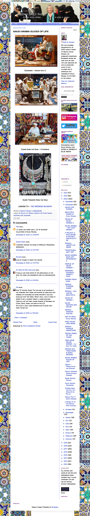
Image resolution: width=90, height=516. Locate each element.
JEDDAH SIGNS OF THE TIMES (71, 335)
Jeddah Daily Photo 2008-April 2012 (50, 24)
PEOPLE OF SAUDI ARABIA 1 (69, 266)
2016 (66, 452)
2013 (66, 461)
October (69, 409)
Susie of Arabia (68, 42)
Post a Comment (21, 317)
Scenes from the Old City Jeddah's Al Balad (70, 391)
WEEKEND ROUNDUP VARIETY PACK (69, 273)
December (69, 201)
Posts (65, 182)
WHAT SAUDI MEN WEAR (70, 323)
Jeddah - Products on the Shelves (70, 366)
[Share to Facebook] (18, 218)
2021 (66, 196)
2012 (66, 464)
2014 (66, 458)
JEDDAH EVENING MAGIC (69, 286)
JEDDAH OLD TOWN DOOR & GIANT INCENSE (70, 352)
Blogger (55, 507)
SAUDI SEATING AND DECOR (71, 305)
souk (21, 215)
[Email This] (14, 218)
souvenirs (27, 215)
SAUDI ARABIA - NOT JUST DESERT (71, 228)
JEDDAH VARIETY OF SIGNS (70, 245)
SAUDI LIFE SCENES (69, 208)
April (68, 430)
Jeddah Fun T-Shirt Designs (70, 398)
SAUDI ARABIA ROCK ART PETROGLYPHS (71, 258)
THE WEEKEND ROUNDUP (41, 206)
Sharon (19, 257)
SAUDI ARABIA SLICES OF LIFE (71, 360)
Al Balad (22, 213)
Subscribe (64, 96)
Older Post (52, 322)
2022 (66, 193)
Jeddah (31, 213)
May (67, 427)
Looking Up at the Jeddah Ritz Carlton (70, 404)
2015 (66, 455)
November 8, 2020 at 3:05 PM (27, 235)
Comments (67, 185)
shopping (17, 215)
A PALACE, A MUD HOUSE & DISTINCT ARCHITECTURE (70, 236)
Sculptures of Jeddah (22, 24)
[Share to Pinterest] (19, 218)
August (68, 417)
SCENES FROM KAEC (71, 280)
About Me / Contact (66, 24)
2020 (66, 199)
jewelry (36, 213)
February (69, 436)
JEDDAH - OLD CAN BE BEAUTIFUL (70, 293)
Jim (17, 287)
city (27, 213)
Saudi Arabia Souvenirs (70, 384)
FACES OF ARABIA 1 (69, 299)
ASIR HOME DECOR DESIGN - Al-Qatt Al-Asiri (71, 343)
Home (13, 24)
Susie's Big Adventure (34, 24)
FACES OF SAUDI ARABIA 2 (69, 221)
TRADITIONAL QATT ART (70, 251)
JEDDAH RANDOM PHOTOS (69, 312)
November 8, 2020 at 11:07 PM (27, 263)
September (69, 412)
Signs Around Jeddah (70, 379)
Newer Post (17, 322)
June (68, 424)
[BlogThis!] (15, 218)
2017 (66, 449)
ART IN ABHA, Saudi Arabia (70, 318)
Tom (17, 227)
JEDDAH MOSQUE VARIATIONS (70, 328)
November (69, 205)
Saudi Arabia (47, 213)
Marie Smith (21, 242)
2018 (66, 446)
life (41, 213)
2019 (66, 443)
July (67, 420)
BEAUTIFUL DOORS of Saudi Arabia (70, 214)
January (69, 439)
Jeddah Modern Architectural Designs (71, 373)
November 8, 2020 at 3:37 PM (27, 250)
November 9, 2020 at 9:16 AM (27, 313)
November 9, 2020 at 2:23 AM (27, 280)
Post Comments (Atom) (31, 326)
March (68, 433)
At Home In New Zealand (25, 270)
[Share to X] (16, 218)
